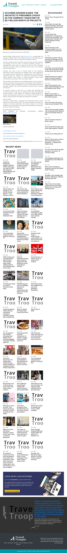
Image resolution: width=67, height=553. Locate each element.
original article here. (38, 141)
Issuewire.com (27, 56)
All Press (37, 4)
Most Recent (29, 4)
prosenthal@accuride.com (9, 112)
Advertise (10, 533)
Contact (16, 533)
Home (23, 4)
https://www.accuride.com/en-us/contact (13, 136)
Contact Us (43, 4)
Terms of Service (23, 533)
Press (5, 533)
